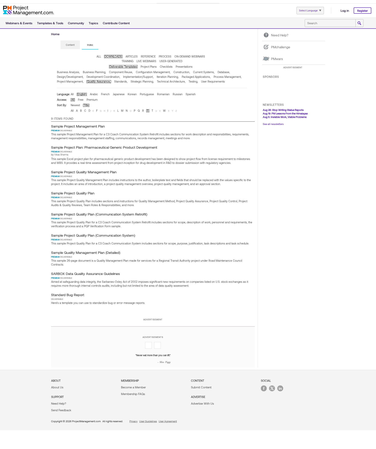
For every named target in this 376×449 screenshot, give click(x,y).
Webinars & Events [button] (18, 23)
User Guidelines (148, 421)
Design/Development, (70, 76)
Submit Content (201, 387)
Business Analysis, (68, 72)
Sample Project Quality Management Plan (84, 172)
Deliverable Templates (123, 66)
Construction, (182, 72)
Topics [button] (93, 23)
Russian (178, 94)
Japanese (119, 94)
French (105, 94)
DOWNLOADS (113, 56)
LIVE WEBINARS (146, 61)
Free (80, 99)
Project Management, (70, 81)
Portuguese (147, 94)
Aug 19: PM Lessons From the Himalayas (285, 113)
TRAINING (127, 61)
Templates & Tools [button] (50, 23)
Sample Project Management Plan (78, 126)
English (81, 94)
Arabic (94, 94)
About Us (57, 387)
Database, (224, 72)
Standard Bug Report (67, 295)
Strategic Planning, (142, 81)
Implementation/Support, (138, 76)
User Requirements (213, 81)
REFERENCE (148, 56)
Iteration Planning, (168, 76)
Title (86, 105)
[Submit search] (359, 23)
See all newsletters (273, 124)
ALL (99, 56)
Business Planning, (94, 72)
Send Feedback (61, 410)
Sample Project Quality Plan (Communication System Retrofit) (99, 214)
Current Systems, (203, 72)
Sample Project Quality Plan (72, 193)
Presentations (184, 66)
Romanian (163, 94)
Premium (92, 99)
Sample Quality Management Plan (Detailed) (85, 252)
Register (362, 10)
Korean (132, 94)
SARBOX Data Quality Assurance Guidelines (85, 273)
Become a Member (133, 387)
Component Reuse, (121, 72)
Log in (345, 10)
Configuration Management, (153, 72)
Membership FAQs (133, 394)
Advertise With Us (202, 403)
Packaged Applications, (196, 76)
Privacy (133, 421)
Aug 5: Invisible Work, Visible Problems (284, 117)
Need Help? (58, 403)
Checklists (166, 66)
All (72, 94)
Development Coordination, (103, 76)
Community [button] (76, 23)
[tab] (70, 44)
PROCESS (165, 56)
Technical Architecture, (171, 81)
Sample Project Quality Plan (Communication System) (93, 235)
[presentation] (70, 45)
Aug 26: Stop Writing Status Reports (283, 109)
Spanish (191, 94)
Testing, (193, 81)
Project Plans (149, 66)
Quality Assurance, (98, 81)
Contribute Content (116, 23)
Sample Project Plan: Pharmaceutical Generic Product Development (104, 147)
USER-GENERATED (170, 61)
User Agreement (168, 421)
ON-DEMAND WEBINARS (189, 56)
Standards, (120, 81)
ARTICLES (132, 56)
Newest (75, 105)
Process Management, (227, 76)
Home (55, 34)
